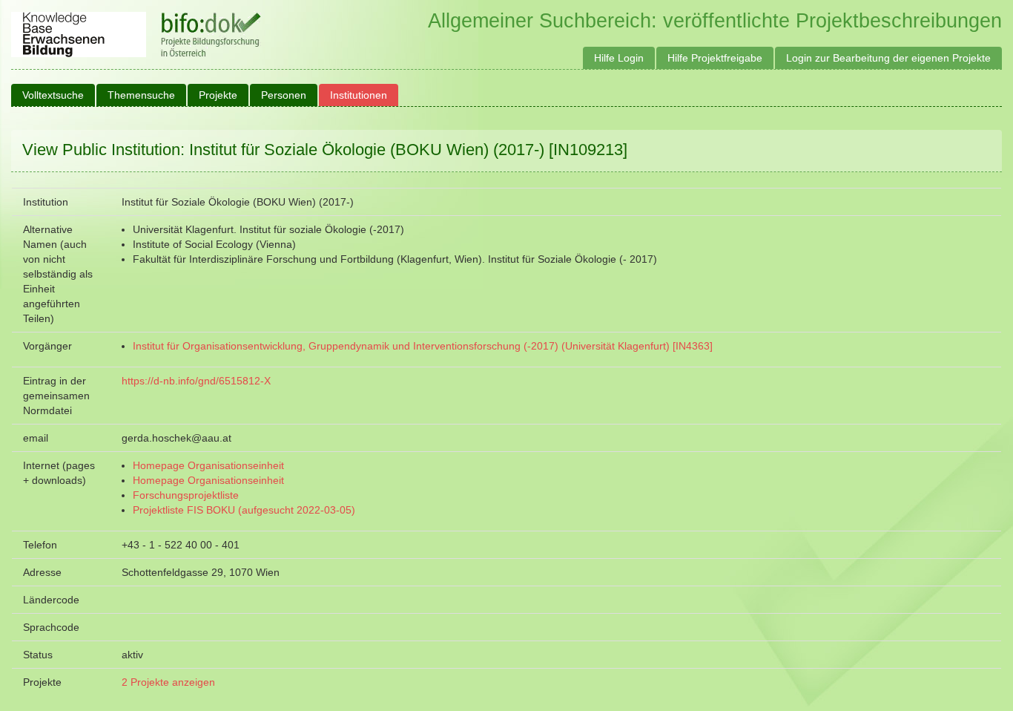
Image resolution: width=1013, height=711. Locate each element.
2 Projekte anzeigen (168, 682)
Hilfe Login (619, 58)
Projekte (218, 95)
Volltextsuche (53, 95)
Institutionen (358, 95)
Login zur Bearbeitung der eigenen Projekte (888, 58)
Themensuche (141, 95)
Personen (283, 95)
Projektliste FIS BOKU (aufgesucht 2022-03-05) (244, 510)
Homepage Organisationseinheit (208, 465)
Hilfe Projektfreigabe (714, 58)
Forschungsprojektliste (186, 495)
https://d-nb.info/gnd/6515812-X (196, 381)
